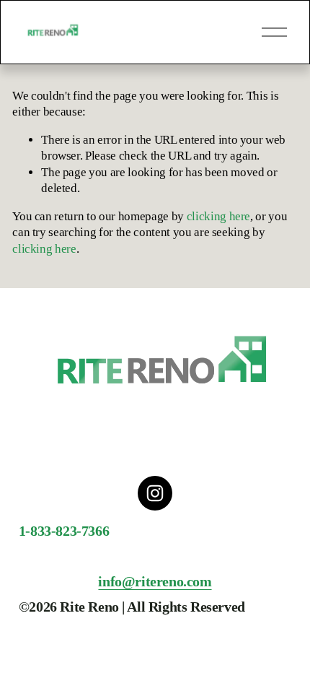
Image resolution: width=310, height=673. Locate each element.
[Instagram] (155, 493)
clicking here (219, 216)
